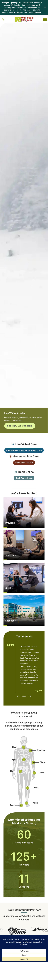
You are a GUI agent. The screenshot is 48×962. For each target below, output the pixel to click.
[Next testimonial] (30, 696)
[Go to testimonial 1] (22, 696)
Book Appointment (24, 478)
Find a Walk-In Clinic (24, 462)
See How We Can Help (20, 425)
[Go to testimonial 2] (24, 696)
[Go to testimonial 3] (25, 696)
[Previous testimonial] (18, 696)
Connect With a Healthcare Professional (24, 450)
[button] (3, 19)
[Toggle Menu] (45, 19)
